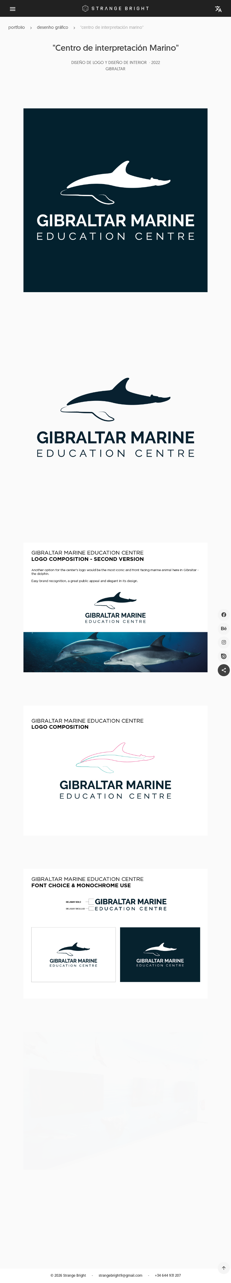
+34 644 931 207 (168, 1276)
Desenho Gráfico (52, 28)
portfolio (16, 28)
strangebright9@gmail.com (120, 1276)
